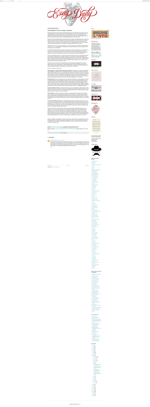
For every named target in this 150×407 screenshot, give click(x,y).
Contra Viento (94, 180)
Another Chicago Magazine (96, 164)
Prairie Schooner (95, 232)
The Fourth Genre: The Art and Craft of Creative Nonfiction (96, 337)
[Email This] (61, 132)
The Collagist (94, 245)
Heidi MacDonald (53, 140)
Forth (93, 194)
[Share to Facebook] (65, 132)
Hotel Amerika (94, 206)
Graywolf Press (94, 284)
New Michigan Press (95, 291)
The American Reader (95, 243)
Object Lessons (94, 221)
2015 (93, 388)
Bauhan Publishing (95, 276)
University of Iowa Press (96, 308)
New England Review (95, 219)
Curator (93, 183)
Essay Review (94, 193)
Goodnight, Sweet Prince (96, 200)
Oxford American (95, 226)
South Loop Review (95, 238)
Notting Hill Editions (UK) (96, 293)
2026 (93, 345)
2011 (93, 394)
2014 (93, 390)
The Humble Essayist (95, 338)
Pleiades (93, 231)
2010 (93, 395)
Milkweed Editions (95, 214)
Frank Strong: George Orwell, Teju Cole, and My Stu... (97, 373)
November (95, 357)
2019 (93, 355)
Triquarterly (94, 258)
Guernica (93, 202)
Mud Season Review (95, 217)
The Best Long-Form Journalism (95, 332)
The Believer (94, 244)
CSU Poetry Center (95, 282)
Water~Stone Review (95, 262)
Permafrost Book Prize (95, 298)
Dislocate (93, 188)
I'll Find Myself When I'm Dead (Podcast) (96, 324)
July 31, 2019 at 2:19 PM (60, 140)
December (95, 356)
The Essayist (94, 334)
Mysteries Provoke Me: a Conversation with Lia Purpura (97, 367)
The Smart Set (94, 252)
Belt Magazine (94, 171)
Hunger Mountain (95, 207)
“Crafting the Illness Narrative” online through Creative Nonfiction (65, 128)
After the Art (94, 162)
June (94, 376)
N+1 (93, 218)
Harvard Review (94, 205)
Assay (93, 168)
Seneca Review (94, 236)
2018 (93, 384)
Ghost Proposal (94, 199)
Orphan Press (94, 225)
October (94, 359)
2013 (93, 391)
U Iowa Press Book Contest (96, 307)
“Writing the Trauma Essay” (55, 127)
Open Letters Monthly (95, 224)
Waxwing (93, 263)
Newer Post (50, 165)
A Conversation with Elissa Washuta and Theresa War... (96, 370)
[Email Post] (60, 132)
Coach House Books (95, 278)
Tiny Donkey (94, 257)
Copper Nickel (94, 181)
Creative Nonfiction (95, 182)
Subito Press (94, 304)
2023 (93, 349)
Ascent (93, 167)
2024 (93, 348)
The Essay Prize (94, 333)
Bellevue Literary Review (96, 169)
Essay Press (94, 192)
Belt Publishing (94, 277)
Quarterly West (94, 233)
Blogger (79, 404)
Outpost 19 (94, 296)
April (94, 378)
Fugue (93, 196)
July (94, 363)
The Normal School (95, 246)
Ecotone (93, 189)
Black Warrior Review (95, 174)
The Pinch (94, 250)
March (94, 380)
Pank (93, 227)
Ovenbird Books (94, 297)
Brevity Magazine (95, 175)
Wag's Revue (94, 261)
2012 (93, 392)
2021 (93, 352)
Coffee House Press (95, 279)
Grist (93, 201)
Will (95, 54)
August (94, 361)
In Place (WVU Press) (95, 285)
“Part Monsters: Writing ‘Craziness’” (57, 126)
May (94, 377)
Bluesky (94, 55)
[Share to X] (64, 132)
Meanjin (93, 213)
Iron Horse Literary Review (96, 211)
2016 (93, 387)
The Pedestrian (94, 249)
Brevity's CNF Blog (95, 317)
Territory (93, 242)
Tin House (94, 256)
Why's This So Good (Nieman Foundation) (95, 340)
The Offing (94, 248)
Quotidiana (94, 330)
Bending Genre (94, 316)
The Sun (93, 255)
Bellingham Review (95, 170)
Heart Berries (53, 46)
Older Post (87, 165)
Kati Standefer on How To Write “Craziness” (97, 365)
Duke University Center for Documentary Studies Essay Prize (96, 321)
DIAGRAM (94, 187)
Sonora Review (94, 237)
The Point (93, 251)
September (95, 360)
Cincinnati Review (95, 176)
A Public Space (94, 161)
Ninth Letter (94, 220)
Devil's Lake (94, 186)
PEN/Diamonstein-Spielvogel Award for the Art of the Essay (96, 328)
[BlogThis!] (62, 132)
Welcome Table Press (95, 264)
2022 (93, 351)
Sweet (93, 239)
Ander (98, 54)
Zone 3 (93, 268)
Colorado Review (95, 177)
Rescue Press (94, 299)
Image (93, 208)
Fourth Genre (94, 195)
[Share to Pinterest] (66, 132)
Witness (93, 267)
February (94, 381)
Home (68, 165)
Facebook (98, 55)
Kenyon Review (94, 212)
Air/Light (93, 163)
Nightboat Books (95, 292)
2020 (93, 353)
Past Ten (93, 230)
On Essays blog (94, 326)
